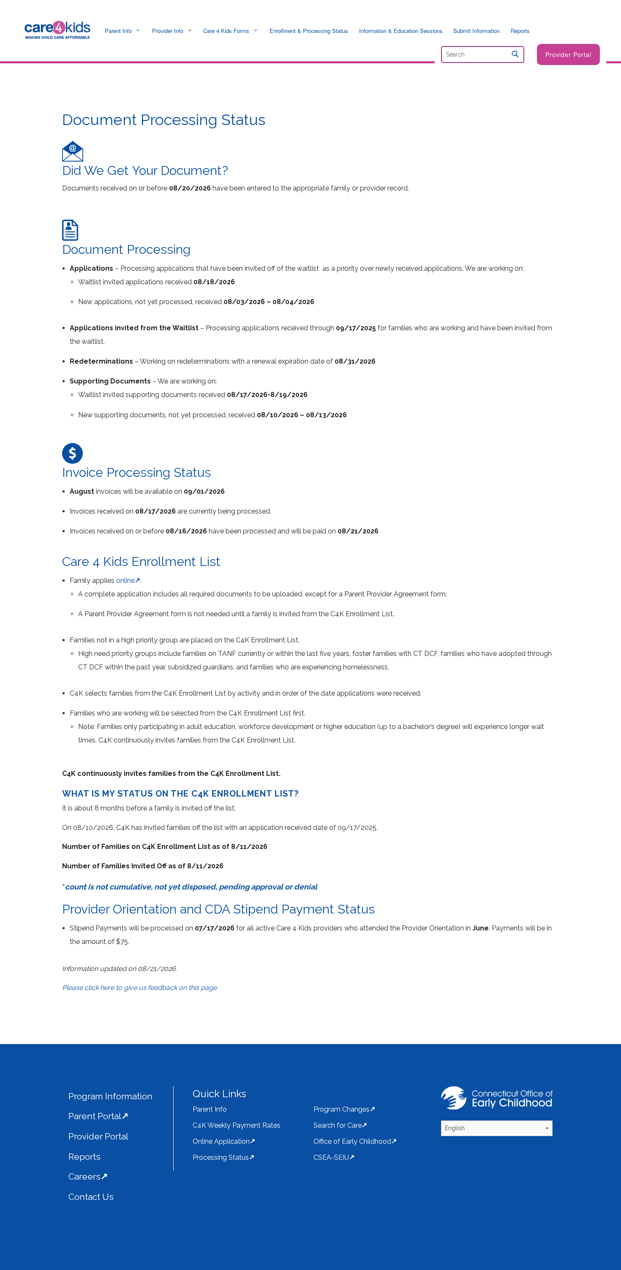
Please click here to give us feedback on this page (139, 988)
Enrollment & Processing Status (309, 31)
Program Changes (341, 1109)
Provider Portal (568, 54)
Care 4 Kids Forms (226, 31)
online (125, 581)
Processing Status (221, 1157)
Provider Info (167, 31)
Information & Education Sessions (401, 31)
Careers (84, 1176)
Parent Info (118, 31)
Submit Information (476, 31)
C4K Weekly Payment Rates (237, 1125)
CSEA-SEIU (331, 1157)
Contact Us (91, 1196)
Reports (520, 31)
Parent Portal (94, 1116)
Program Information (110, 1096)
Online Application (221, 1141)
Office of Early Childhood (352, 1141)
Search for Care (337, 1125)
